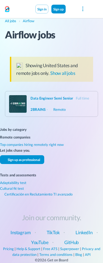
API (88, 254)
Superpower (69, 249)
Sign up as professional (23, 160)
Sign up (58, 9)
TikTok (53, 232)
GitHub (71, 242)
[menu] (82, 9)
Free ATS (50, 249)
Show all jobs (62, 73)
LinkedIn (84, 232)
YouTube (40, 242)
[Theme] (71, 9)
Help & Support (28, 249)
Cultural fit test (12, 188)
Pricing (8, 249)
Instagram (20, 232)
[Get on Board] (7, 9)
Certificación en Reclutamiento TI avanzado (38, 194)
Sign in (42, 9)
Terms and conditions (56, 254)
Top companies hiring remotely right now (32, 144)
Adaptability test (13, 182)
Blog (78, 254)
